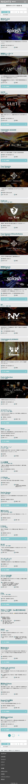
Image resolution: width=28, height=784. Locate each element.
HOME (2, 750)
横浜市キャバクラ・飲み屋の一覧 (14, 750)
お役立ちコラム (4, 771)
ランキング (3, 759)
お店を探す (3, 756)
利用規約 (3, 774)
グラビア (3, 762)
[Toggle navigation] (24, 1)
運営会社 (3, 779)
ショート (3, 764)
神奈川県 (5, 750)
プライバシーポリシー (5, 776)
